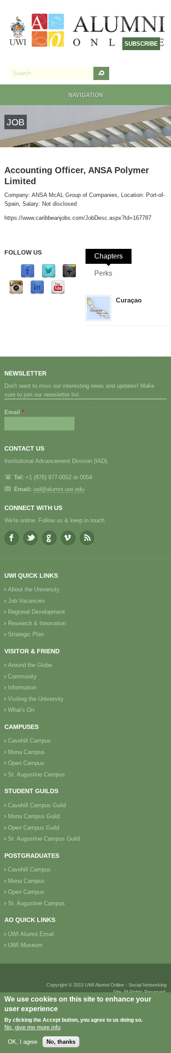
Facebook (11, 538)
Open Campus (26, 763)
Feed (87, 538)
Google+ (49, 538)
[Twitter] (49, 276)
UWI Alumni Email (31, 934)
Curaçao (129, 300)
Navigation (85, 95)
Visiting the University (36, 699)
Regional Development (36, 611)
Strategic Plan (26, 634)
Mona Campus (26, 752)
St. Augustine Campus (36, 774)
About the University (34, 589)
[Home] (88, 31)
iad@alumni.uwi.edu (58, 489)
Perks (103, 273)
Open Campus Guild (33, 827)
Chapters (108, 256)
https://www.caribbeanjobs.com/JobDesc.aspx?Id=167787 (77, 218)
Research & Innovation (37, 623)
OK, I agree (22, 1041)
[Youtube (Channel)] (58, 292)
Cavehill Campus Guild (37, 805)
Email (14, 412)
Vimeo (68, 538)
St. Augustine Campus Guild (44, 838)
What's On (21, 710)
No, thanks (60, 1041)
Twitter (30, 538)
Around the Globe (30, 665)
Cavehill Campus (29, 740)
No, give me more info (32, 1027)
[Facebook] (28, 276)
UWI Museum (25, 945)
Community (22, 676)
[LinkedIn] (37, 292)
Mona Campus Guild (34, 816)
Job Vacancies (26, 601)
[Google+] (69, 276)
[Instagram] (16, 292)
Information (22, 687)
